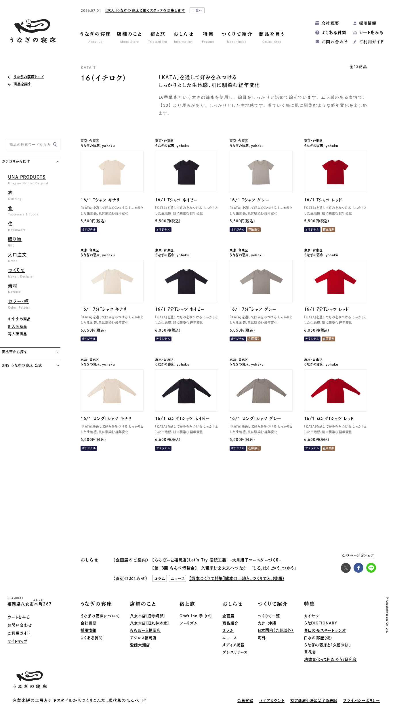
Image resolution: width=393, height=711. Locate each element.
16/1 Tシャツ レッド (323, 200)
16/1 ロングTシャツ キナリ (106, 418)
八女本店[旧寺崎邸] (147, 616)
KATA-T (88, 68)
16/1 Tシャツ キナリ (100, 200)
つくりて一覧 (269, 616)
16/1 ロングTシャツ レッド (329, 418)
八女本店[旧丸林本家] (149, 623)
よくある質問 (334, 32)
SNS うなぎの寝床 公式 (22, 365)
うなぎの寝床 (90, 145)
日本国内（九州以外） (276, 630)
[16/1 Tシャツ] (112, 172)
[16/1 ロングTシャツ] (112, 390)
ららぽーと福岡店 (145, 630)
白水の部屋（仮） (318, 638)
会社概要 (330, 23)
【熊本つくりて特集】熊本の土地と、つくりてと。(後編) (236, 578)
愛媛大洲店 (140, 645)
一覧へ (197, 10)
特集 (309, 603)
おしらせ (232, 603)
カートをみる (371, 32)
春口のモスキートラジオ (325, 630)
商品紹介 (230, 623)
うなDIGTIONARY (320, 623)
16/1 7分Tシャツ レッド (326, 309)
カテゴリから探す (16, 161)
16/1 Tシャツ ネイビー (176, 200)
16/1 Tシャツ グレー (249, 200)
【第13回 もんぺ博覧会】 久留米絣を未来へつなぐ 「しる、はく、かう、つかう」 (224, 568)
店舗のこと (143, 603)
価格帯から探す (15, 351)
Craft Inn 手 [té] (196, 616)
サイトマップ (17, 641)
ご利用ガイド (371, 42)
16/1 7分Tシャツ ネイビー (180, 309)
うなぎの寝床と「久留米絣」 (327, 645)
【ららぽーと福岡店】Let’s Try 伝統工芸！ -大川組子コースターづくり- (216, 560)
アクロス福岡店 (143, 638)
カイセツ (311, 616)
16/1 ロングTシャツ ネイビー (182, 418)
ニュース (229, 638)
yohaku (108, 145)
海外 (262, 638)
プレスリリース (234, 652)
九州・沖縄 (267, 623)
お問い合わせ (335, 42)
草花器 (310, 652)
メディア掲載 (233, 645)
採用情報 (368, 23)
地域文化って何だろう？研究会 (330, 659)
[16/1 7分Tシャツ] (112, 281)
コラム (228, 630)
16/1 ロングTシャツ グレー (255, 418)
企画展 (228, 616)
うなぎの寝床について (100, 616)
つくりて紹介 (273, 603)
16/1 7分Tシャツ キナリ (104, 309)
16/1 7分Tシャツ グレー (253, 309)
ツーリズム (189, 623)
